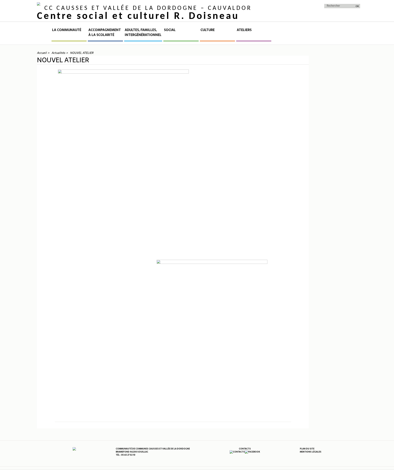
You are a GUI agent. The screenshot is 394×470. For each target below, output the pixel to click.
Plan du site (307, 448)
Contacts (245, 448)
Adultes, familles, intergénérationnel (143, 32)
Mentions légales (310, 452)
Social (170, 29)
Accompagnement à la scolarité (104, 32)
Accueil (44, 34)
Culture (207, 29)
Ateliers (244, 29)
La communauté (66, 29)
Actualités (58, 52)
